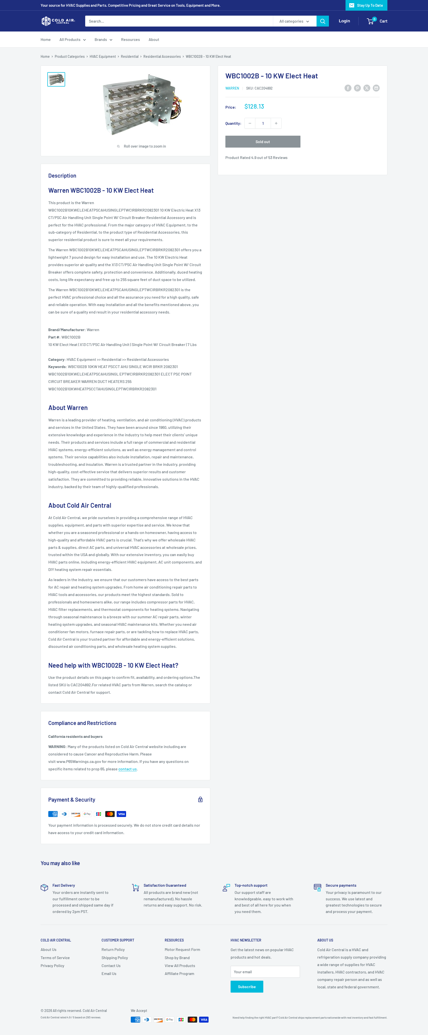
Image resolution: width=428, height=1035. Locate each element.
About (154, 39)
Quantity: (233, 123)
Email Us (109, 973)
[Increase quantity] (276, 123)
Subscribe (247, 986)
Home (46, 39)
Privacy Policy (52, 965)
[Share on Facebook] (348, 88)
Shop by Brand (177, 957)
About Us (48, 949)
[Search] (323, 21)
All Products (69, 39)
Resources (130, 39)
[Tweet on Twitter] (366, 88)
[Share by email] (376, 88)
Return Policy (113, 949)
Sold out (263, 141)
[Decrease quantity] (250, 123)
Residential (129, 56)
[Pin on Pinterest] (357, 88)
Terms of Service (55, 957)
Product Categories (70, 56)
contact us (127, 768)
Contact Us (111, 965)
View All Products (180, 965)
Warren (232, 88)
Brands (101, 39)
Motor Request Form (182, 949)
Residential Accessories (162, 56)
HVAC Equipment (103, 56)
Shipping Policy (115, 957)
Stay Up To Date (370, 5)
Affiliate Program (179, 973)
